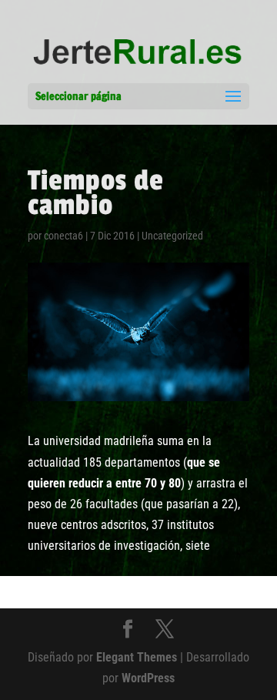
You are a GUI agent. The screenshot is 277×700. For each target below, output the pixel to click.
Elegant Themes (136, 657)
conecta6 (63, 235)
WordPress (148, 678)
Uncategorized (172, 235)
